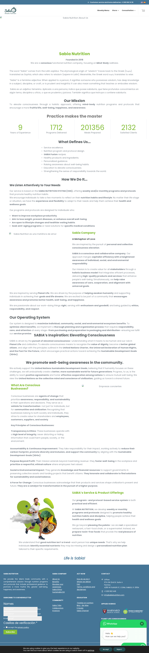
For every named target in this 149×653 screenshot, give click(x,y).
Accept (106, 649)
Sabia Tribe (56, 605)
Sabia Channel (83, 611)
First (39, 609)
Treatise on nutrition (85, 603)
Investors (56, 611)
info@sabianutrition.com (114, 595)
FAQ (78, 584)
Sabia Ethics (57, 589)
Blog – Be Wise (82, 605)
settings (91, 650)
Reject (119, 649)
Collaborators (57, 608)
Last (39, 614)
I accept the (18, 627)
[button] (142, 624)
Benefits (55, 582)
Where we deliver (84, 582)
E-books (80, 608)
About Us (56, 579)
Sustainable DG (58, 592)
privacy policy (23, 627)
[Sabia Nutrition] (10, 10)
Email (5, 618)
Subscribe (10, 632)
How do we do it (83, 579)
